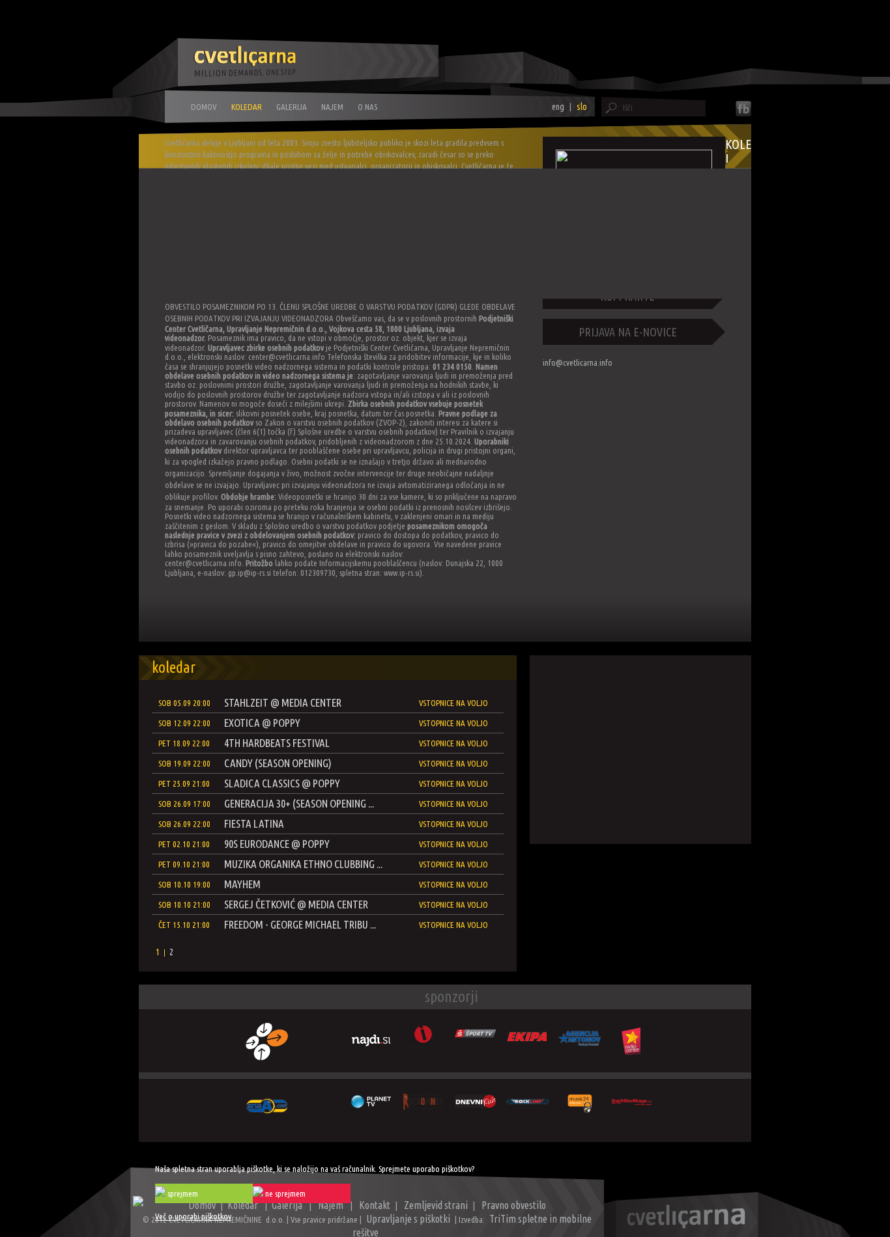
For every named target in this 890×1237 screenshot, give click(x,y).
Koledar (246, 106)
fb (743, 108)
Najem (332, 106)
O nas (368, 106)
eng (558, 107)
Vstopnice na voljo (453, 702)
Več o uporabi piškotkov (193, 1216)
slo (582, 107)
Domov (204, 106)
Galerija (291, 106)
